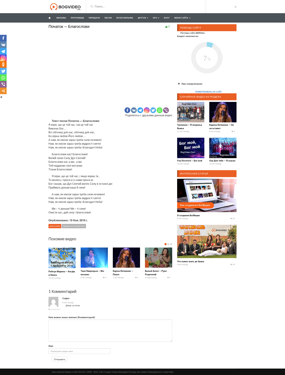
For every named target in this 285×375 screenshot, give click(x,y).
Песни (108, 18)
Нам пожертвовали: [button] (192, 83)
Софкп (65, 298)
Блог (167, 18)
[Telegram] (140, 110)
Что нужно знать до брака (190, 261)
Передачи (94, 18)
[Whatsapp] (159, 110)
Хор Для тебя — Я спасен (222, 160)
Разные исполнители (74, 226)
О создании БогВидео (188, 215)
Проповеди (77, 18)
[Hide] (1, 97)
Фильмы (61, 18)
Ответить (55, 309)
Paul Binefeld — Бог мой (189, 160)
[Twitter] (153, 110)
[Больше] (3, 91)
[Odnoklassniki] (3, 64)
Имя (50, 345)
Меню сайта (181, 18)
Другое (142, 18)
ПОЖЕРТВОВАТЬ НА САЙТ (208, 91)
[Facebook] (127, 110)
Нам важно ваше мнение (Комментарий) (71, 317)
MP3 (155, 18)
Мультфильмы (124, 18)
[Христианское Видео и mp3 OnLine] (65, 6)
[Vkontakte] (134, 110)
